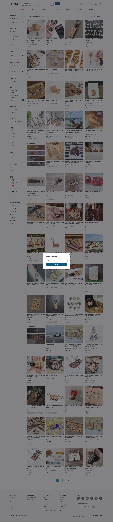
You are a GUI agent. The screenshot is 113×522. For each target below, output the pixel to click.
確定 (56, 264)
